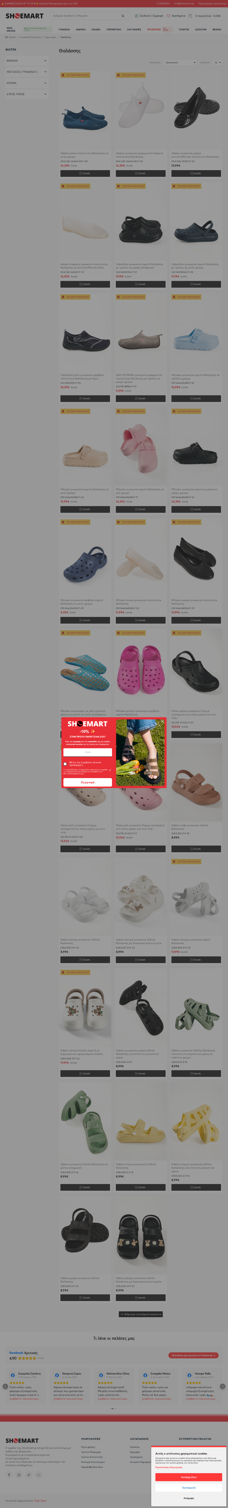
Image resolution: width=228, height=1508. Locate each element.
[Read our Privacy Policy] (110, 770)
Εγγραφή (87, 782)
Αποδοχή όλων (189, 1477)
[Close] (163, 721)
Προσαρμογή (188, 1487)
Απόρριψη (189, 1498)
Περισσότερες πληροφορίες (168, 1467)
